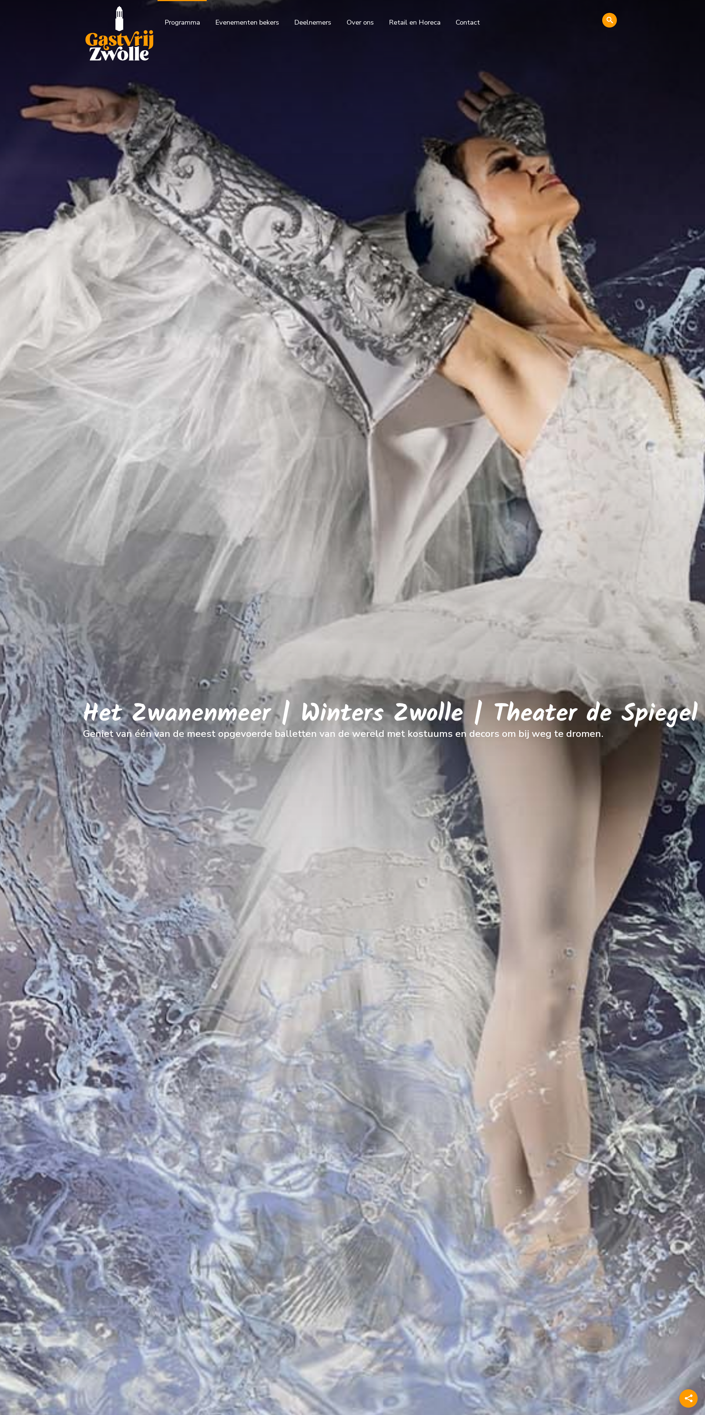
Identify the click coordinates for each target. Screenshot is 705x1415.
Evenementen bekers (247, 22)
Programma (182, 22)
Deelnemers (312, 22)
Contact (468, 22)
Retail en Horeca (415, 22)
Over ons (360, 22)
